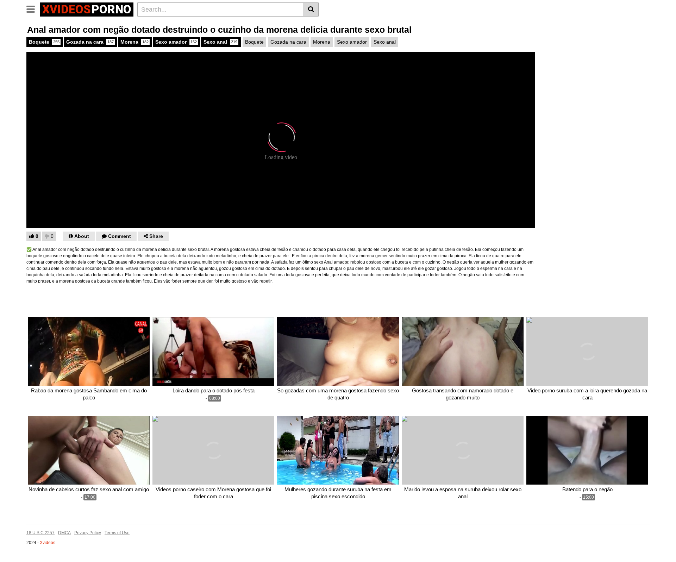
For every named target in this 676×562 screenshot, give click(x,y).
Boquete (44, 42)
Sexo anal (220, 42)
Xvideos (47, 542)
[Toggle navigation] (33, 8)
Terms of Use (117, 532)
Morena (134, 42)
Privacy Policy (87, 532)
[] (311, 9)
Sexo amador (176, 42)
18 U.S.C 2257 (40, 532)
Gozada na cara (90, 42)
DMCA (64, 532)
